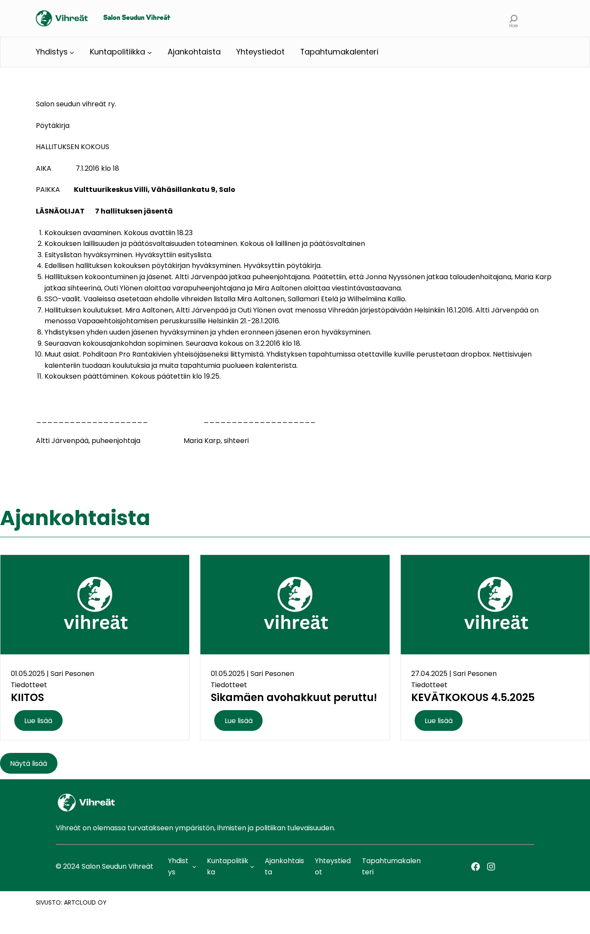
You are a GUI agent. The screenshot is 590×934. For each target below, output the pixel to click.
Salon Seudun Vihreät (136, 18)
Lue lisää (38, 721)
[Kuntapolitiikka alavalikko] (149, 52)
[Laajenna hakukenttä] (513, 18)
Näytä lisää (28, 763)
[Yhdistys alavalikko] (72, 52)
